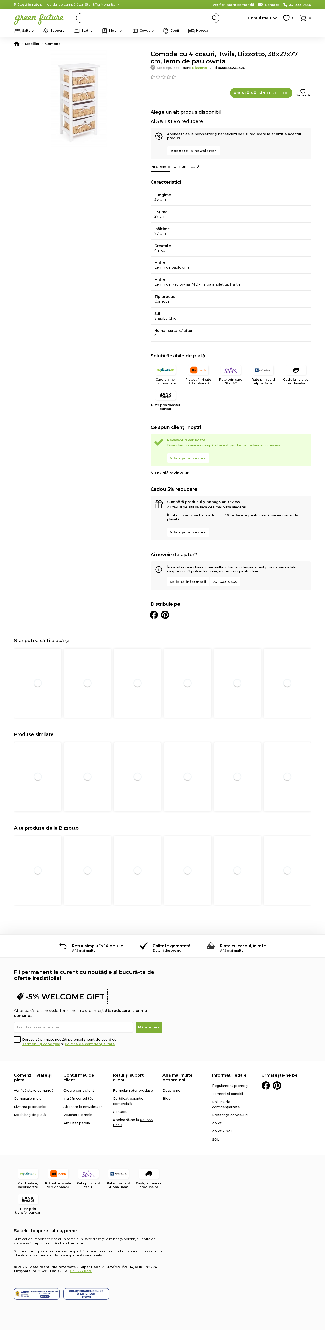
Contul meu (259, 17)
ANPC (217, 1123)
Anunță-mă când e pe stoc (261, 93)
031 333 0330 (300, 5)
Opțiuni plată (186, 167)
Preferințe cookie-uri (230, 1115)
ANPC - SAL (222, 1131)
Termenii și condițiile (41, 1044)
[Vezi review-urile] (231, 77)
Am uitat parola (76, 1123)
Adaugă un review (188, 458)
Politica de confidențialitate (90, 1044)
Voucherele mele (77, 1115)
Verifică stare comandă (233, 5)
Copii (174, 30)
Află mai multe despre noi (177, 1077)
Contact (272, 5)
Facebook (266, 1085)
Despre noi (171, 1090)
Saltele (28, 30)
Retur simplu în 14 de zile (97, 945)
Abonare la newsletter (193, 151)
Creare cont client (78, 1090)
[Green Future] (17, 43)
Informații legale (229, 1075)
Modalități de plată (30, 1115)
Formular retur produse (133, 1090)
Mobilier (116, 30)
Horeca (202, 30)
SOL (215, 1139)
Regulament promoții (230, 1085)
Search (214, 18)
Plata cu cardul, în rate (243, 945)
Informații (160, 167)
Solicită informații (188, 582)
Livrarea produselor (30, 1107)
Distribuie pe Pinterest (165, 615)
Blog (166, 1098)
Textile (86, 30)
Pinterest (277, 1085)
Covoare (147, 30)
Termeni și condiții (227, 1094)
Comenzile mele (28, 1098)
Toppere (57, 30)
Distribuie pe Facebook (154, 615)
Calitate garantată (172, 945)
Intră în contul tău (78, 1098)
